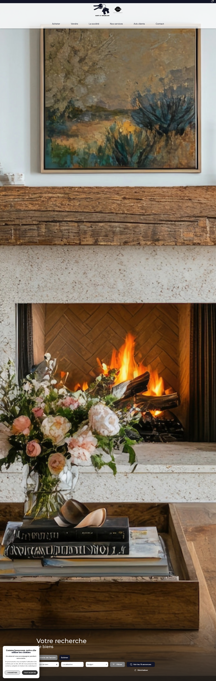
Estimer (64, 657)
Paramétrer (12, 673)
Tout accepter (30, 673)
